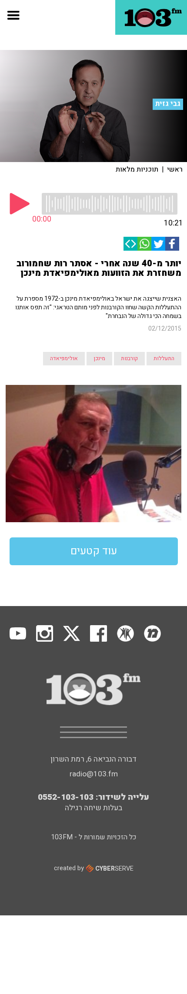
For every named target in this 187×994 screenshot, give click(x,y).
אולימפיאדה (64, 358)
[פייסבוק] (172, 244)
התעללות (164, 358)
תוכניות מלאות (137, 169)
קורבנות (129, 358)
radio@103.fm (94, 774)
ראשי (175, 169)
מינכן (99, 358)
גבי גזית (167, 104)
